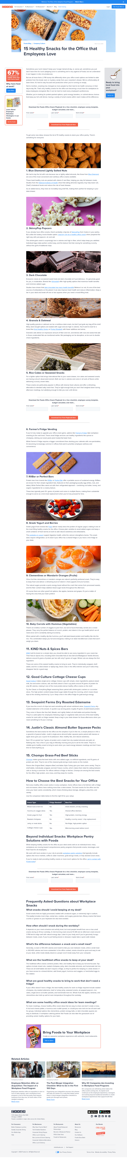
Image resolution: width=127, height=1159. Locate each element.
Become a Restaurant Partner (62, 1132)
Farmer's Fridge (81, 433)
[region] (63, 814)
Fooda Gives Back (80, 1137)
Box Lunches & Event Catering (41, 1137)
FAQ (12, 1135)
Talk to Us (110, 95)
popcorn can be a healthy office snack (72, 234)
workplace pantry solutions (72, 853)
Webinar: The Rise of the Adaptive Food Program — (62, 2)
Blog (55, 7)
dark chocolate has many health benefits (59, 287)
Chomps (29, 759)
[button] (19, 7)
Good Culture (31, 681)
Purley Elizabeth (56, 329)
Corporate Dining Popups (40, 1132)
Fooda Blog (27, 43)
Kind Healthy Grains (41, 329)
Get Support (69, 1147)
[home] (7, 7)
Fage (50, 526)
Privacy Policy (112, 1152)
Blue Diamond (93, 174)
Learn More (11, 91)
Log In (108, 7)
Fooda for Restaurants (60, 1137)
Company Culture (39, 43)
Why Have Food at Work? (40, 1127)
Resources (78, 1127)
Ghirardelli (55, 281)
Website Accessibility (101, 1152)
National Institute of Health (48, 183)
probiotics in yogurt (36, 535)
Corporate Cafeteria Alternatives (42, 1140)
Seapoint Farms (89, 706)
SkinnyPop (76, 232)
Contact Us (78, 1132)
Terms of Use (90, 1152)
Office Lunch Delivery (39, 1143)
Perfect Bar (59, 480)
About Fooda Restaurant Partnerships (60, 1128)
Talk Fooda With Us (118, 7)
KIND (28, 653)
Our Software (78, 1135)
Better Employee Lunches (18, 1127)
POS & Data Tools (59, 1134)
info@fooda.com (58, 1147)
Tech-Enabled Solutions (39, 1130)
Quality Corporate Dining (18, 1130)
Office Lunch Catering (39, 1135)
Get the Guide (12, 122)
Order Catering (62, 7)
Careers (77, 1140)
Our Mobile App (16, 1132)
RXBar (50, 480)
